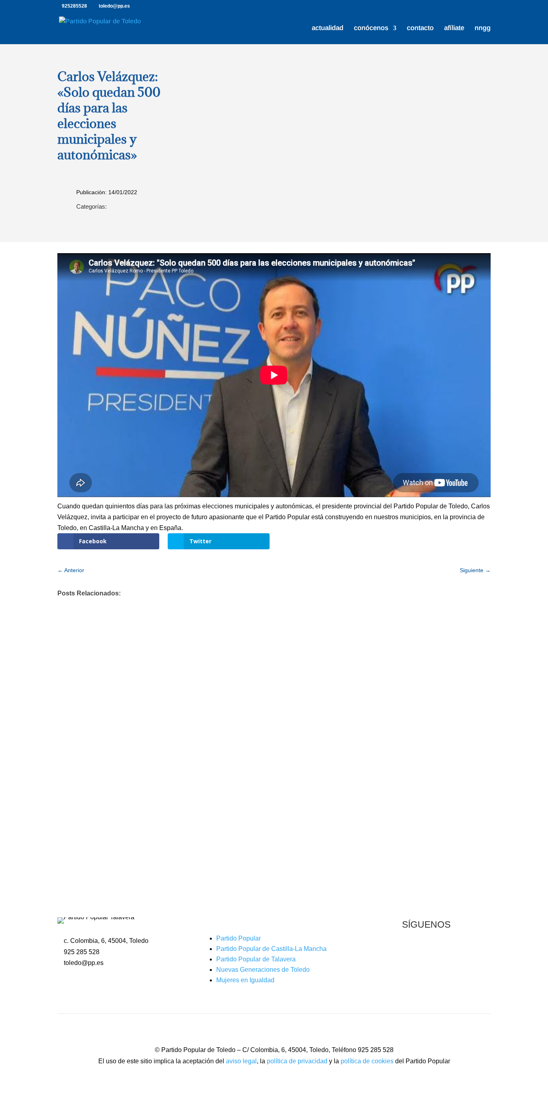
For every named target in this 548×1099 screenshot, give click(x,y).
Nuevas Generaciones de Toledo (263, 969)
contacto (420, 28)
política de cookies (367, 1061)
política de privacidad (297, 1061)
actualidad (327, 28)
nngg (483, 28)
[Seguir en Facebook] (410, 951)
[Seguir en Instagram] (442, 951)
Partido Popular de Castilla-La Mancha (271, 948)
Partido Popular (238, 938)
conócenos (371, 28)
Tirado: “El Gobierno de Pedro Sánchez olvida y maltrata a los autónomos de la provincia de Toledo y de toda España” (264, 718)
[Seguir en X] (426, 951)
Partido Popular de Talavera (256, 959)
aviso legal (241, 1061)
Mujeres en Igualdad (245, 980)
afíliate (454, 28)
